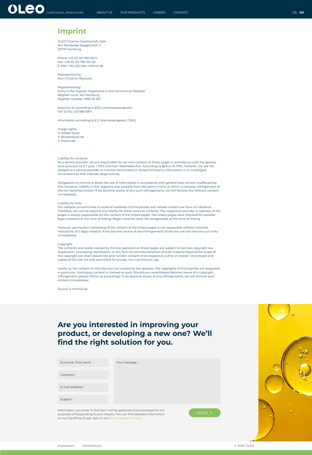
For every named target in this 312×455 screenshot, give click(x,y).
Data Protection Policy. (126, 418)
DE (295, 12)
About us (104, 12)
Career (159, 12)
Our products (132, 12)
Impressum (66, 446)
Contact (181, 12)
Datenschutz (92, 446)
